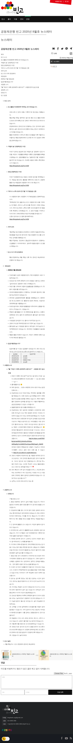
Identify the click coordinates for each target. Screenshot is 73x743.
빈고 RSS (71, 738)
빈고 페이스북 (62, 738)
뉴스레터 (56, 61)
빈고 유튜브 (66, 738)
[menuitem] (3, 19)
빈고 (12, 7)
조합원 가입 (7, 730)
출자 (9, 19)
